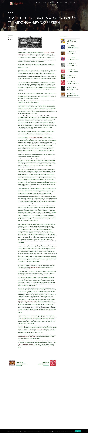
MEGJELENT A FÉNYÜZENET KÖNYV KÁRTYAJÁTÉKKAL (73, 41)
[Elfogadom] (86, 431)
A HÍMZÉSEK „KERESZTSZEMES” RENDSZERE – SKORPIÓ (73, 47)
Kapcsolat (72, 2)
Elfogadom (78, 431)
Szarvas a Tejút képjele (34, 267)
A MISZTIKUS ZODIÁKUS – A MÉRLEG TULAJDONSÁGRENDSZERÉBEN (73, 64)
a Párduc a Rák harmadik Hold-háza (25, 344)
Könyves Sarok (51, 2)
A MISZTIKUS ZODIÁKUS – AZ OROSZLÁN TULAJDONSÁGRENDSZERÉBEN (73, 88)
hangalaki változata (40, 329)
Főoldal (38, 2)
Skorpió (34, 137)
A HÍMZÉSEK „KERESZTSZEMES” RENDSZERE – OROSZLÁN (73, 82)
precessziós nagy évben (23, 336)
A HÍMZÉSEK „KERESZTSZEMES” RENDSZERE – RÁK (73, 94)
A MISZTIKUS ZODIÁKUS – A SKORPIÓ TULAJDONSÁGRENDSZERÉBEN (73, 53)
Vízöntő (38, 137)
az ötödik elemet (45, 264)
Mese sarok (59, 2)
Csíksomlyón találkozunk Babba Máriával (27, 301)
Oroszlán (11, 12)
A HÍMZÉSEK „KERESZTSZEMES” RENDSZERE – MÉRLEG (73, 59)
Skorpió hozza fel (33, 336)
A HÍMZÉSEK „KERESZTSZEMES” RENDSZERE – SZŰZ (73, 70)
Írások (44, 2)
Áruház (66, 2)
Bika (41, 137)
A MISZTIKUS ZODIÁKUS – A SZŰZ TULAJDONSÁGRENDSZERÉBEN (73, 76)
